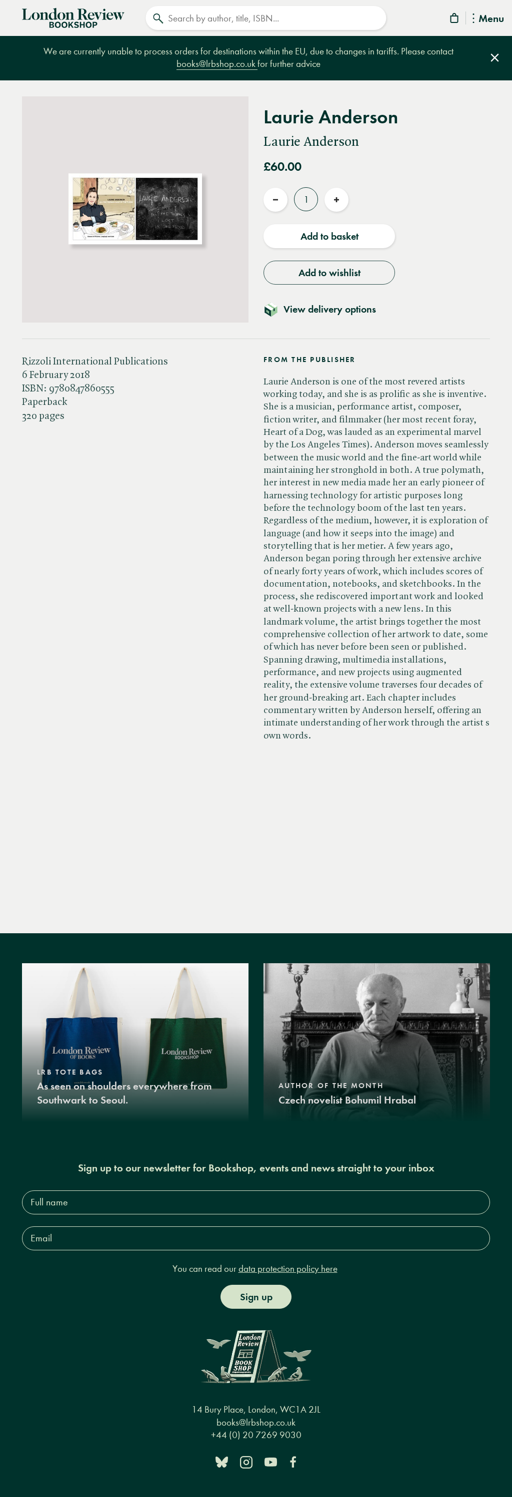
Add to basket (329, 236)
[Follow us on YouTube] (270, 1461)
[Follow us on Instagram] (246, 1461)
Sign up (256, 1297)
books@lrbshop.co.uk (217, 63)
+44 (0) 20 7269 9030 (256, 1435)
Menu (491, 19)
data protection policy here (288, 1268)
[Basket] (455, 19)
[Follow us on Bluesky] (222, 1461)
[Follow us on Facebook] (293, 1461)
